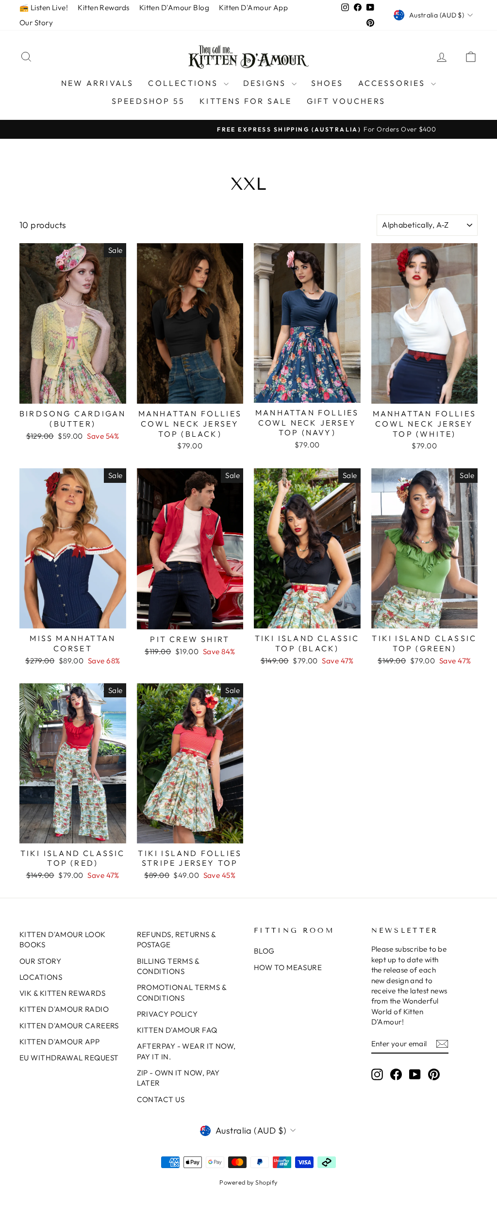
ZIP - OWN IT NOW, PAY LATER (178, 1078)
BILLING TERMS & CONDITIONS (168, 966)
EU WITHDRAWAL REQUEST (68, 1057)
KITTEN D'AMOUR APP (59, 1041)
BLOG (264, 951)
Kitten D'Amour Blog (174, 7)
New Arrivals (97, 83)
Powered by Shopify (248, 1182)
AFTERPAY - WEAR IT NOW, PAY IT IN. (186, 1051)
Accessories (393, 83)
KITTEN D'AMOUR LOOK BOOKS (62, 939)
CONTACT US (161, 1099)
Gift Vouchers (346, 101)
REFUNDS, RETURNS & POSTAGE (176, 939)
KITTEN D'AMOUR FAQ (177, 1030)
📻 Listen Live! (43, 7)
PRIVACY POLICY (167, 1014)
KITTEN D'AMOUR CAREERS (69, 1025)
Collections (184, 83)
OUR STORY (40, 961)
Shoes (327, 83)
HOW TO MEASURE (288, 967)
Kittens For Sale (245, 101)
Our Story (36, 22)
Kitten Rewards (103, 7)
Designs (266, 83)
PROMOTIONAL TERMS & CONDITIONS (182, 992)
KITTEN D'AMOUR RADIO (64, 1009)
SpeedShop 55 (148, 101)
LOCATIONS (40, 977)
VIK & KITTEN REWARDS (62, 993)
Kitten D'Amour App (253, 7)
